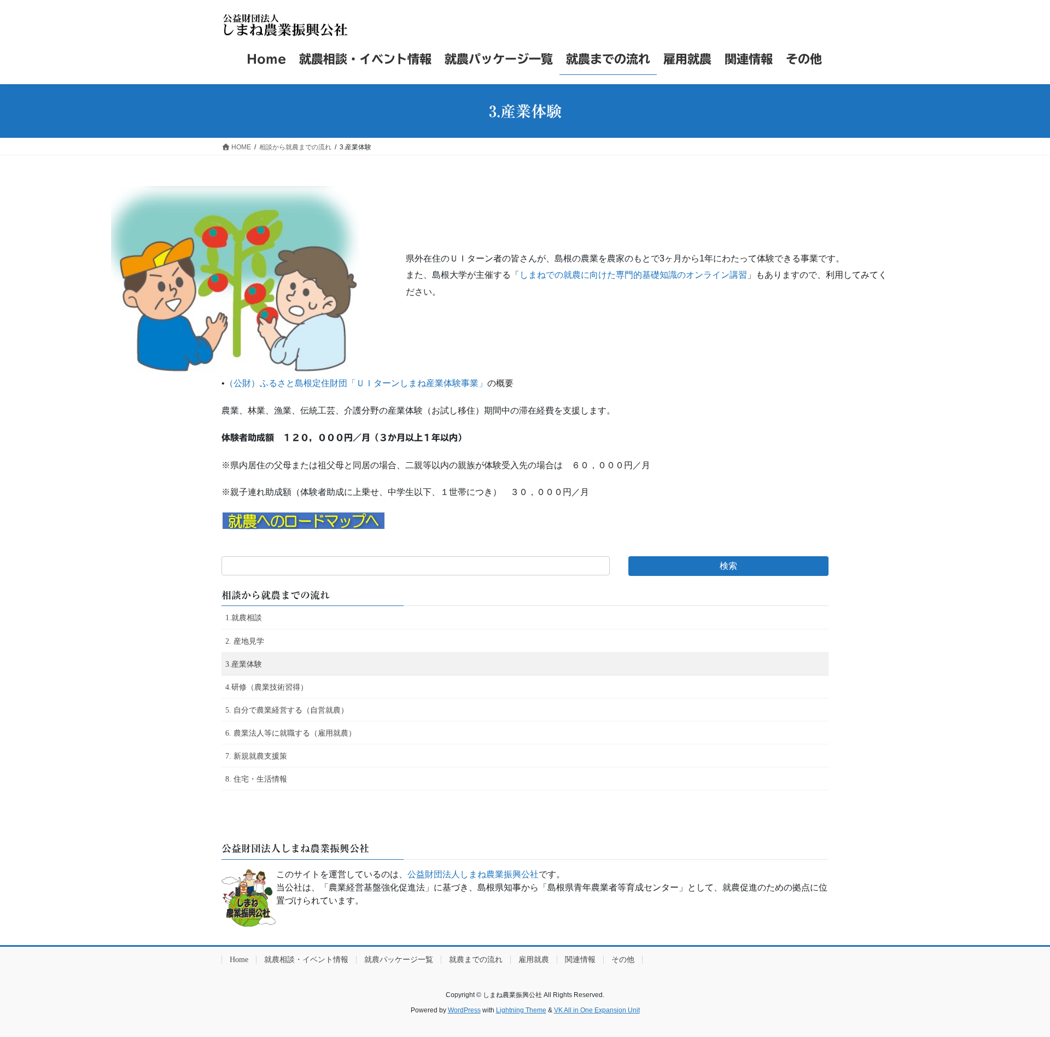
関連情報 (580, 960)
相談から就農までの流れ (275, 595)
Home (239, 960)
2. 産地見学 (244, 641)
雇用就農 (533, 960)
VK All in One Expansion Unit (597, 1010)
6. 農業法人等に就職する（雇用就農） (290, 733)
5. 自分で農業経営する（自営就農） (286, 710)
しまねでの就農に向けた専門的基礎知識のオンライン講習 (633, 274)
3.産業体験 (243, 664)
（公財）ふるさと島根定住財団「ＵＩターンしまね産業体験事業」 (356, 383)
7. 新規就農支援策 (256, 756)
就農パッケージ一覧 (398, 960)
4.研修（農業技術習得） (266, 687)
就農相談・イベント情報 (306, 960)
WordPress (464, 1010)
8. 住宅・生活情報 (256, 779)
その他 (622, 960)
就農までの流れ (476, 960)
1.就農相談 (243, 618)
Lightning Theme (521, 1010)
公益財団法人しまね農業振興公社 (473, 874)
